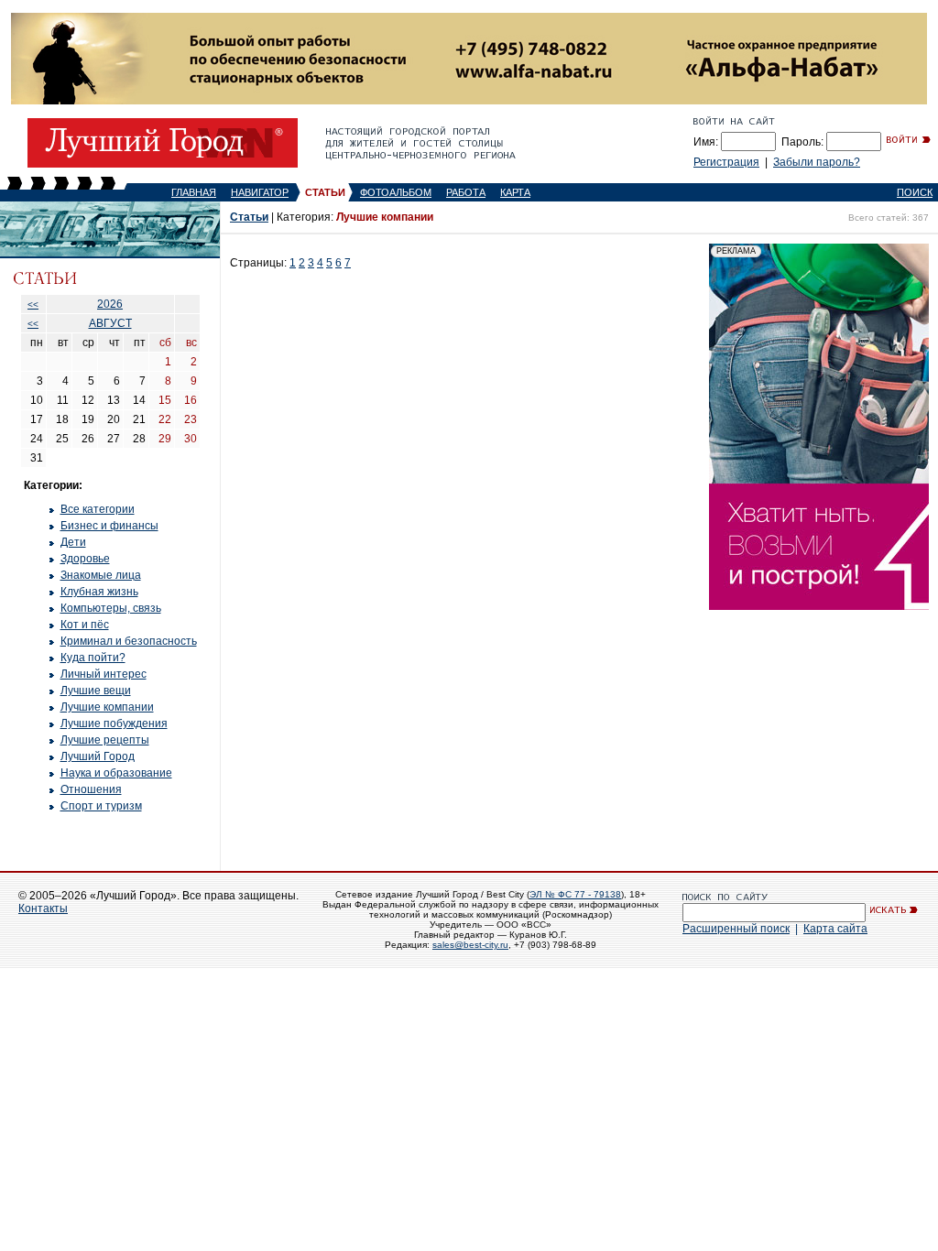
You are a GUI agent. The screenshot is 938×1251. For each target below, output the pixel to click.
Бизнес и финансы (109, 525)
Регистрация (726, 162)
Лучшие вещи (95, 690)
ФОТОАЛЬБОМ (395, 192)
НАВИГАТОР (260, 192)
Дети (73, 542)
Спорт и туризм (101, 806)
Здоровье (85, 558)
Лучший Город (97, 756)
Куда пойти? (92, 657)
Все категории (97, 509)
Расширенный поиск (736, 928)
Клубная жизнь (99, 591)
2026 (110, 304)
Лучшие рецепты (104, 740)
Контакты (43, 908)
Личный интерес (103, 674)
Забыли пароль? (816, 162)
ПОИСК (915, 192)
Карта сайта (835, 928)
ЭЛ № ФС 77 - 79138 (575, 894)
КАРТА (515, 192)
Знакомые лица (100, 575)
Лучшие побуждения (114, 723)
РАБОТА (465, 192)
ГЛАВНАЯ (193, 192)
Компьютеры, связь (110, 608)
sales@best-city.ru (470, 945)
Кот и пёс (84, 624)
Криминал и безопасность (128, 641)
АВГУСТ (110, 323)
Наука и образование (116, 773)
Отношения (91, 789)
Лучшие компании (107, 707)
